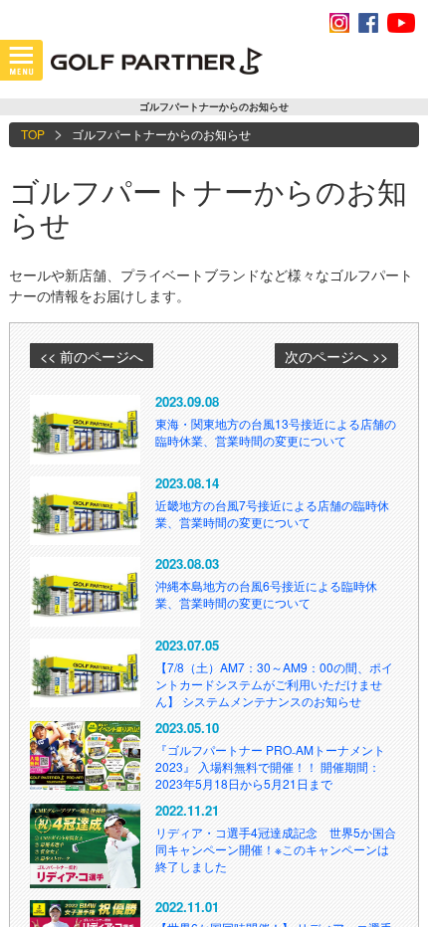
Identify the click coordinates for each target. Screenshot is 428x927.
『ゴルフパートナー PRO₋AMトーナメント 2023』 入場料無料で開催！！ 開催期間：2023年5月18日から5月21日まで (270, 766)
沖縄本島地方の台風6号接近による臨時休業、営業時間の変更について (266, 594)
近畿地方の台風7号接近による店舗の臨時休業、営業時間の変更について (272, 513)
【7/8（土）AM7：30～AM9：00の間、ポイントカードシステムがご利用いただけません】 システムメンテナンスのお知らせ (274, 683)
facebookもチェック (368, 23)
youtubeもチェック (401, 23)
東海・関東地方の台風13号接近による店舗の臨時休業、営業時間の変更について (275, 432)
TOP (33, 133)
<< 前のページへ (91, 356)
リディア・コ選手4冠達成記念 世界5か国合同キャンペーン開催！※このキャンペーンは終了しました (275, 849)
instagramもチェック (339, 23)
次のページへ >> (336, 356)
